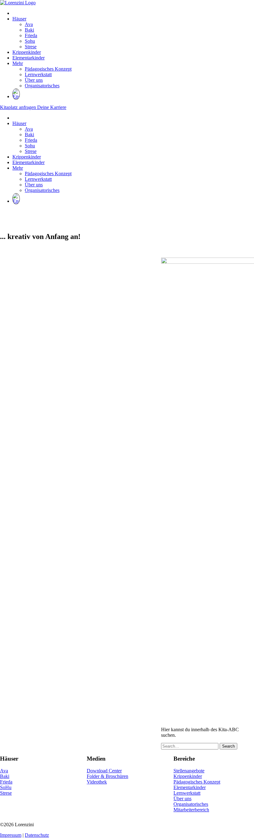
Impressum (10, 835)
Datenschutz (37, 835)
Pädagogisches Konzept (48, 69)
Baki (29, 30)
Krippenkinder (26, 52)
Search (228, 746)
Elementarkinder (28, 57)
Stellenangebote (188, 770)
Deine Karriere (51, 107)
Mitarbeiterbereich (191, 809)
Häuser (19, 18)
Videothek (97, 781)
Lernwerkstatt (38, 74)
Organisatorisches (42, 85)
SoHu (5, 787)
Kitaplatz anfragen (18, 107)
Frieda (31, 35)
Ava (29, 24)
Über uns (34, 80)
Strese (31, 46)
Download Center (104, 770)
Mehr (17, 63)
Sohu (30, 41)
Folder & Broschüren (107, 776)
